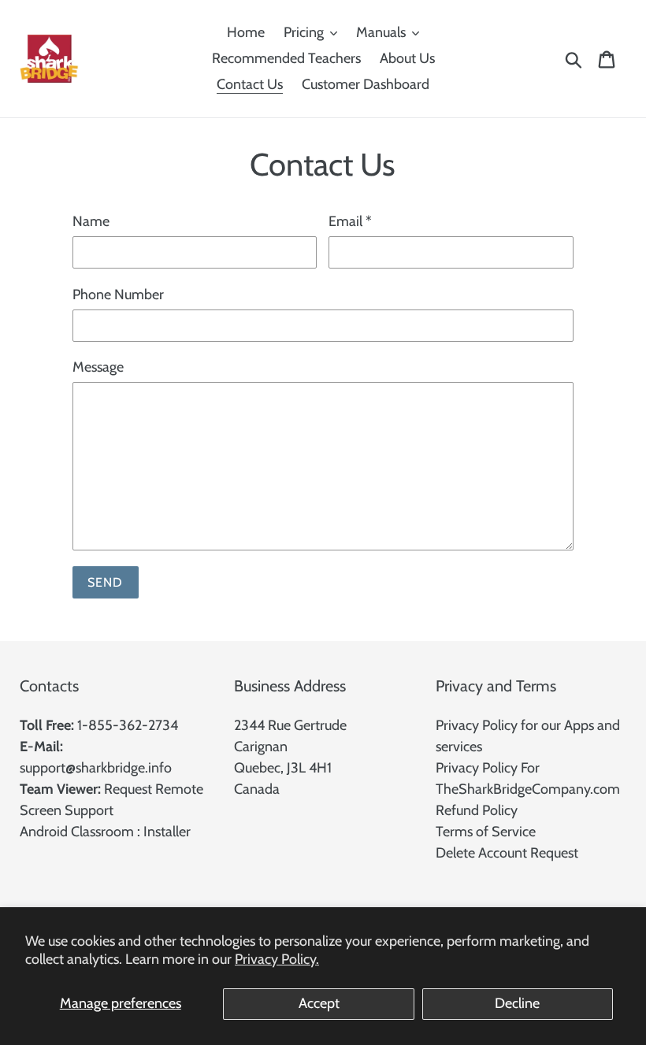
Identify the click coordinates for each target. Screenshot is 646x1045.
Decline (517, 1003)
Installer (167, 831)
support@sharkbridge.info (96, 767)
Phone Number (118, 294)
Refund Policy (477, 810)
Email (350, 221)
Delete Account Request (507, 853)
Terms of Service (486, 831)
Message (98, 367)
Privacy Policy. (277, 959)
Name (91, 221)
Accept (319, 1003)
